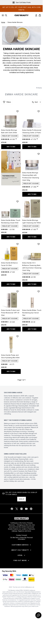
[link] (36, 15)
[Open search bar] (6, 15)
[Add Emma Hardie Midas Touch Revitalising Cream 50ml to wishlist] (17, 201)
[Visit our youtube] (26, 508)
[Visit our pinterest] (31, 508)
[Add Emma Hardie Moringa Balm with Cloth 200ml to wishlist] (17, 111)
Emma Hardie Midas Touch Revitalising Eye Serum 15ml (31, 312)
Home (3, 22)
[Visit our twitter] (16, 508)
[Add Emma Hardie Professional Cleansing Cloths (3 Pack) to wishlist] (38, 111)
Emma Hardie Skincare (21, 94)
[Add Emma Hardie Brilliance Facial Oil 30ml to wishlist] (17, 244)
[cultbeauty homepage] (21, 15)
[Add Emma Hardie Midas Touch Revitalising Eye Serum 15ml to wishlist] (38, 291)
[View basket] (39, 15)
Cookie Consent (21, 535)
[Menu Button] (2, 15)
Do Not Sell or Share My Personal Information (21, 538)
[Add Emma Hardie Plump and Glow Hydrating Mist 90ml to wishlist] (17, 336)
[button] (11, 168)
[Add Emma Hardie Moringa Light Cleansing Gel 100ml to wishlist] (38, 201)
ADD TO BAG (11, 146)
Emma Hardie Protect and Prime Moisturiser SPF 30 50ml (10, 312)
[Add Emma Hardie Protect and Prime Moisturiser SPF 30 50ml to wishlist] (17, 291)
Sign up (21, 499)
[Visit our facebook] (12, 508)
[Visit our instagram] (21, 508)
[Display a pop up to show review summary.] (16, 139)
